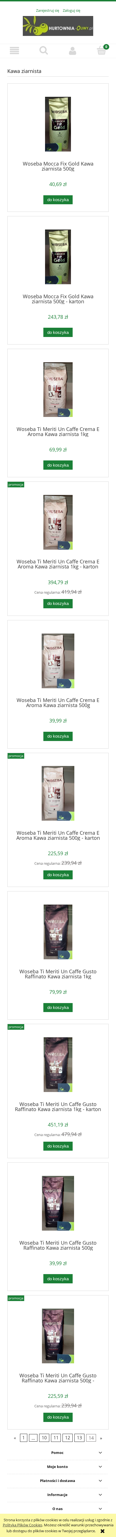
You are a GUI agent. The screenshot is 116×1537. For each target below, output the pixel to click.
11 (56, 1438)
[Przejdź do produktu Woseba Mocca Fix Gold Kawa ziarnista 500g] (58, 124)
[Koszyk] (101, 50)
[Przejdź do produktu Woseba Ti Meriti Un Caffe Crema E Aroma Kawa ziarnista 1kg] (58, 389)
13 (79, 1438)
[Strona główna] (58, 25)
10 (44, 1438)
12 (67, 1438)
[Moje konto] (72, 50)
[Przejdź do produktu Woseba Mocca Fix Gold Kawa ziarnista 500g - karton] (58, 257)
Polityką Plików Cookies (22, 1524)
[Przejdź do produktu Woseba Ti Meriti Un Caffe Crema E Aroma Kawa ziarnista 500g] (58, 661)
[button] (14, 50)
